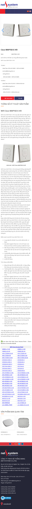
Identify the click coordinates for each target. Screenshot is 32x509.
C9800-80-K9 (21, 351)
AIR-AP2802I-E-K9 (22, 377)
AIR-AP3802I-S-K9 (7, 375)
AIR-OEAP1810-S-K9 (8, 388)
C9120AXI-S (20, 364)
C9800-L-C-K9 (21, 349)
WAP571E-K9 (6, 401)
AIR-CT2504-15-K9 (7, 357)
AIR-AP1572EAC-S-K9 (8, 394)
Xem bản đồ (7, 504)
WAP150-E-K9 (21, 401)
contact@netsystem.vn (8, 71)
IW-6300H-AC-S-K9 (7, 396)
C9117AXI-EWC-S (7, 366)
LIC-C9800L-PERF (7, 405)
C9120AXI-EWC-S (7, 362)
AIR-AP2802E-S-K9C (23, 379)
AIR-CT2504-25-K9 (22, 357)
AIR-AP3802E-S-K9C (23, 373)
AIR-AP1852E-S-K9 (22, 383)
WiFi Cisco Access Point (16, 347)
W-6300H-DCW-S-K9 (24, 394)
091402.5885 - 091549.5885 (11, 77)
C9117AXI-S (20, 366)
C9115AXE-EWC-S (7, 371)
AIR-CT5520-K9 (21, 353)
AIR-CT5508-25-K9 (7, 353)
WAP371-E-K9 (6, 398)
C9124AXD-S (20, 432)
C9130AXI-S (4, 432)
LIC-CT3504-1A (21, 402)
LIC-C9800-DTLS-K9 (23, 405)
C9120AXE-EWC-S (7, 364)
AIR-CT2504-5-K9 (22, 355)
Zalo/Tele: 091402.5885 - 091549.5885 (13, 68)
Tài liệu (20, 98)
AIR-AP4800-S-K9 (7, 390)
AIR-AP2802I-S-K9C (7, 379)
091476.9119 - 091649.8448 (11, 92)
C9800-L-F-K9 (6, 349)
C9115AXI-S (20, 368)
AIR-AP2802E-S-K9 (22, 381)
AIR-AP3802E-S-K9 (22, 375)
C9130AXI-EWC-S (7, 360)
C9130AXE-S (20, 360)
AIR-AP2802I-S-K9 (7, 381)
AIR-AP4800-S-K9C (23, 390)
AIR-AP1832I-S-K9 (7, 385)
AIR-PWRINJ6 (6, 402)
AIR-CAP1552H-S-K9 (8, 392)
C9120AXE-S (20, 362)
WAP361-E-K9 (21, 398)
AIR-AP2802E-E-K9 (7, 377)
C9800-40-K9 (6, 351)
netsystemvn (6, 74)
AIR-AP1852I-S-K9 (7, 383)
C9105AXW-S (21, 371)
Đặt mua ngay (8, 98)
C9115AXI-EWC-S (6, 368)
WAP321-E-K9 (21, 396)
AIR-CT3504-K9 (6, 355)
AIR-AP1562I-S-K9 (22, 392)
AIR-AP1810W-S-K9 (23, 388)
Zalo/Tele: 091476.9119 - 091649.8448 (13, 83)
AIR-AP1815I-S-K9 (22, 385)
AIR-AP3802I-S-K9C (7, 373)
